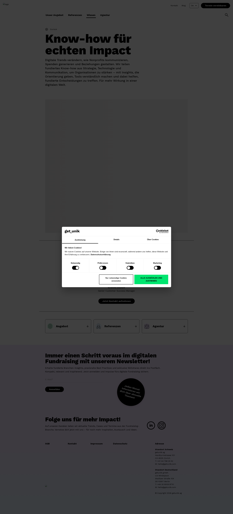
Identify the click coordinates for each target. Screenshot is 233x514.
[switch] (102, 268)
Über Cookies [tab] (153, 239)
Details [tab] (117, 239)
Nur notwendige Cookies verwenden (116, 279)
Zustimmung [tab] (80, 240)
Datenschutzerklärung (101, 254)
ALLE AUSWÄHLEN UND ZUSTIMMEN (151, 279)
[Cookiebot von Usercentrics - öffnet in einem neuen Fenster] (157, 231)
